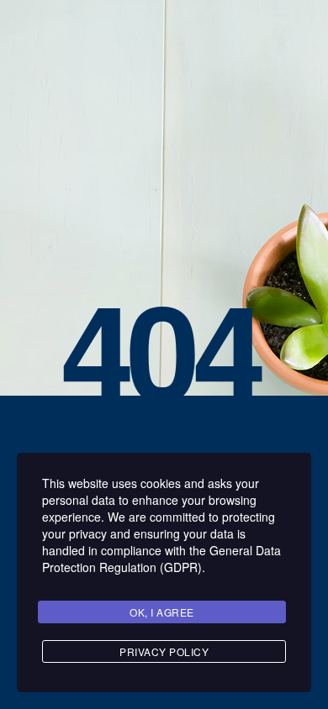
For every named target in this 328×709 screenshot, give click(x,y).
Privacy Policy (164, 651)
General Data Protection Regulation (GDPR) (161, 558)
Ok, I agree (162, 612)
